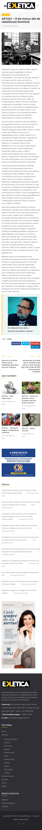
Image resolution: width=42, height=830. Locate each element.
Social (4, 783)
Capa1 (9, 339)
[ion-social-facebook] (18, 824)
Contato (5, 806)
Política (7, 763)
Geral (6, 756)
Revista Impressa (8, 803)
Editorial (5, 800)
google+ (36, 343)
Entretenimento (8, 776)
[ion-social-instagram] (23, 824)
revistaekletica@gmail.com (18, 718)
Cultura (7, 742)
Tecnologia (8, 769)
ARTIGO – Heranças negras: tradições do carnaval (10, 430)
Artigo (5, 15)
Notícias (5, 735)
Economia (8, 746)
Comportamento (10, 739)
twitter (26, 343)
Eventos (5, 779)
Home (4, 731)
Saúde (6, 766)
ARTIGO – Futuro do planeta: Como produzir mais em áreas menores (30, 399)
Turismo (7, 773)
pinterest (36, 347)
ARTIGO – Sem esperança (7, 397)
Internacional (9, 759)
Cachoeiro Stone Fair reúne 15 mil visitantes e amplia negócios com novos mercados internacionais (19, 516)
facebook (16, 343)
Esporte (7, 749)
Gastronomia (9, 753)
